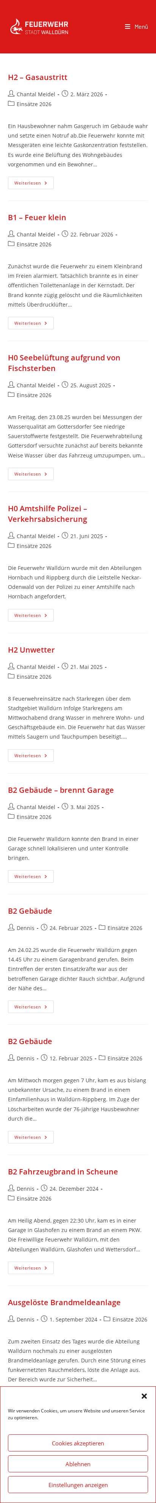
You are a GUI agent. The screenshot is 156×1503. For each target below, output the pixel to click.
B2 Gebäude (30, 911)
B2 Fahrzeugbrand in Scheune (63, 1171)
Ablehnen (78, 1464)
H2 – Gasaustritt (37, 77)
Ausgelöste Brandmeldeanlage (64, 1302)
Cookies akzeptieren (78, 1443)
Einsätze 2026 (34, 104)
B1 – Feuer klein (37, 217)
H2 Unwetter (31, 650)
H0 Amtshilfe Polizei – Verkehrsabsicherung (47, 513)
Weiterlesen (34, 181)
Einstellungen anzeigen (78, 1485)
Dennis (25, 928)
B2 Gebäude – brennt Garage (61, 790)
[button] (144, 1396)
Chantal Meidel (36, 94)
